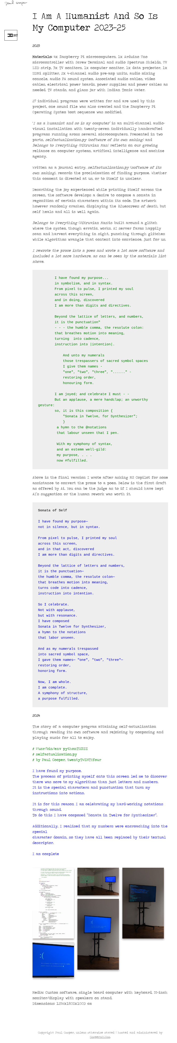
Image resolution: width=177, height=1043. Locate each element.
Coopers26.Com (100, 1037)
